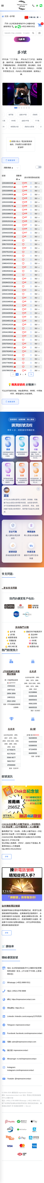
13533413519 (7, 305)
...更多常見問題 (9, 588)
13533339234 (7, 210)
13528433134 (7, 282)
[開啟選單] (2, 5)
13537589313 (7, 347)
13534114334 (7, 325)
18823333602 (7, 275)
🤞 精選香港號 (11, 637)
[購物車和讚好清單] (40, 25)
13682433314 (7, 263)
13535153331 (7, 225)
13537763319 (7, 355)
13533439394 (7, 313)
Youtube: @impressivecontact (19, 1079)
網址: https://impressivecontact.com (21, 999)
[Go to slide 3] (21, 107)
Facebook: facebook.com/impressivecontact (24, 1033)
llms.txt (28, 1106)
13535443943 (7, 229)
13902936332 (7, 271)
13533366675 (7, 214)
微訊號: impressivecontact (17, 1050)
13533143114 (7, 187)
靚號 (4, 176)
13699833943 (7, 267)
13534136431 (7, 328)
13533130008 (7, 294)
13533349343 (7, 302)
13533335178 (7, 206)
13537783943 (7, 363)
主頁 (6, 16)
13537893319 (7, 370)
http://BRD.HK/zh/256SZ (11, 849)
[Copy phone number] (31, 183)
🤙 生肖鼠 (11, 643)
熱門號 (20, 115)
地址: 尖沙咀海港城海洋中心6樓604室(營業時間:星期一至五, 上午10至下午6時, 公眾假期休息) (24, 971)
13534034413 (7, 248)
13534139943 (7, 332)
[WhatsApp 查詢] (15, 26)
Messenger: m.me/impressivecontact (21, 1059)
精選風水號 (29, 127)
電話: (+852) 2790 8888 (16, 991)
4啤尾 (10, 115)
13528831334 (7, 286)
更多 (36, 183)
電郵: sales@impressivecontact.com (21, 1042)
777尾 (28, 121)
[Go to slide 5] (26, 107)
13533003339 (7, 183)
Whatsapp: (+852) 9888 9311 (18, 982)
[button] (33, 33)
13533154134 (7, 298)
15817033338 (7, 244)
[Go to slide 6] (29, 107)
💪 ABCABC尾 (11, 646)
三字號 (38, 121)
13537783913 (7, 359)
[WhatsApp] (37, 5)
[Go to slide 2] (18, 107)
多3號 (12, 16)
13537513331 (7, 252)
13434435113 (7, 279)
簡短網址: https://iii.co (15, 1008)
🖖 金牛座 (11, 632)
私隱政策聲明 (18, 1106)
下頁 (31, 374)
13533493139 (7, 321)
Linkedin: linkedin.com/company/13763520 (24, 1016)
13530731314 (7, 290)
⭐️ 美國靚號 (11, 640)
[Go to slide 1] (15, 107)
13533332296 (7, 198)
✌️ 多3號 (11, 635)
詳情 (6, 856)
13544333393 (7, 233)
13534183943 (7, 340)
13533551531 (7, 217)
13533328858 (7, 194)
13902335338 (7, 240)
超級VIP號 (32, 115)
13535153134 (7, 221)
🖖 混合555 (32, 637)
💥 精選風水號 (33, 646)
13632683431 (7, 260)
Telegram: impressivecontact (18, 1025)
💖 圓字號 (33, 643)
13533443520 (7, 317)
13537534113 (7, 344)
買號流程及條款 (33, 1103)
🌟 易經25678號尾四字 (32, 632)
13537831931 (7, 367)
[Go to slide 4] (24, 107)
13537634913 (7, 351)
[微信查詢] (19, 26)
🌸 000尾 (33, 640)
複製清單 (11, 160)
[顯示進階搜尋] (39, 33)
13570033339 (7, 237)
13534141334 (7, 336)
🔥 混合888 (32, 635)
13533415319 (7, 309)
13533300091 (7, 191)
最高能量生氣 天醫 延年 (10, 127)
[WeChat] (41, 5)
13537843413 (7, 256)
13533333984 (7, 202)
